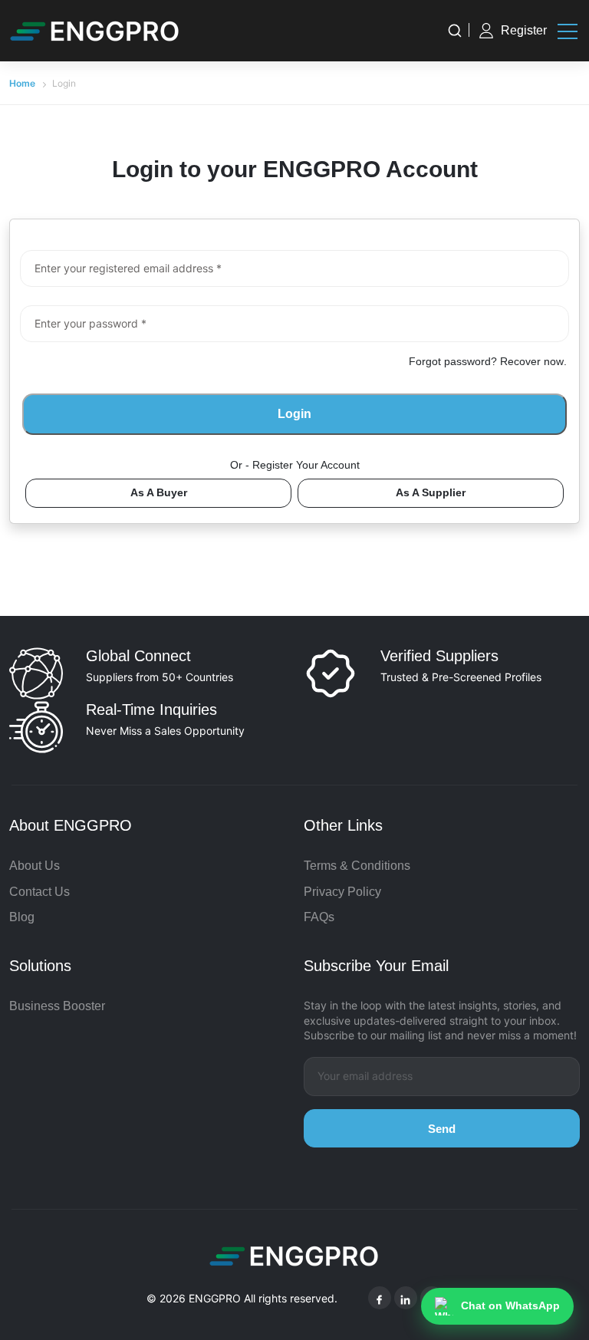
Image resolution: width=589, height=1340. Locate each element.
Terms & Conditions (357, 865)
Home (22, 83)
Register (524, 30)
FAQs (319, 917)
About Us (34, 865)
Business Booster (57, 1005)
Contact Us (39, 891)
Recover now (532, 361)
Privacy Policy (342, 891)
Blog (22, 917)
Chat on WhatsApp (510, 1305)
